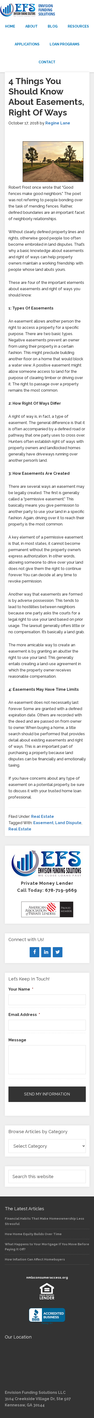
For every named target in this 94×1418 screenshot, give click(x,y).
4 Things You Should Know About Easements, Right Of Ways (46, 96)
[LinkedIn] (46, 952)
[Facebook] (34, 952)
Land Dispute (68, 823)
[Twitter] (57, 952)
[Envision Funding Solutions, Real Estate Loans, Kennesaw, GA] (47, 1316)
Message (17, 1040)
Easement (43, 823)
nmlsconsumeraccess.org (47, 1277)
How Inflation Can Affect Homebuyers (35, 1259)
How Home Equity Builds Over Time (33, 1234)
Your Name (20, 989)
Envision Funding (47, 10)
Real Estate (42, 816)
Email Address (24, 1014)
